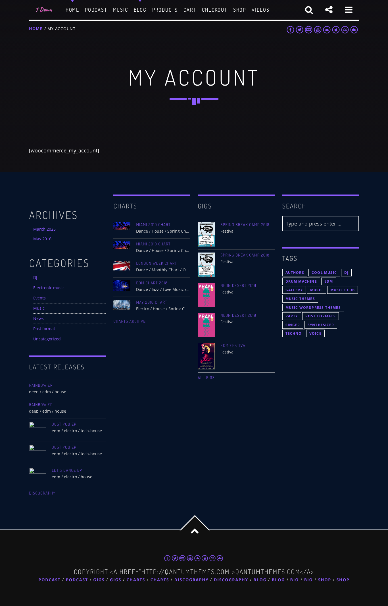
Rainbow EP (41, 385)
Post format (44, 328)
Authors (294, 272)
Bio (294, 580)
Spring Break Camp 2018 (244, 224)
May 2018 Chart (151, 302)
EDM (328, 281)
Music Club (342, 290)
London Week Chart (156, 263)
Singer (292, 324)
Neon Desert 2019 (238, 285)
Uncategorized (47, 339)
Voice (315, 333)
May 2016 (42, 238)
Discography (42, 493)
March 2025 (44, 229)
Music (39, 308)
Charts (136, 580)
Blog (259, 580)
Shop (324, 580)
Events (39, 298)
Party (291, 316)
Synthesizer (321, 324)
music (316, 290)
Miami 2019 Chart (153, 224)
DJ (35, 277)
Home (35, 28)
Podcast (50, 580)
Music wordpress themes (313, 307)
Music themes (300, 298)
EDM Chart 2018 (152, 283)
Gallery (294, 290)
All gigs (206, 377)
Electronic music (48, 287)
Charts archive (129, 321)
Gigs (99, 580)
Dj (346, 272)
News (38, 318)
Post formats (320, 316)
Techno (293, 333)
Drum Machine (301, 281)
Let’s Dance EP (67, 470)
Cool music (324, 272)
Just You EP (64, 424)
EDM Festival (233, 345)
